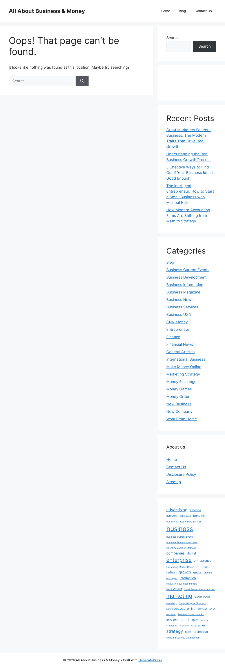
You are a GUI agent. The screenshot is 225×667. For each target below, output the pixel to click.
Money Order (177, 396)
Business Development (186, 277)
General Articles (180, 352)
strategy (174, 631)
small (184, 619)
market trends (202, 596)
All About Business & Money (47, 11)
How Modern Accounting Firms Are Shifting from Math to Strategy (188, 215)
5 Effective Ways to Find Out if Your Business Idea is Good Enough (190, 173)
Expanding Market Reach (180, 567)
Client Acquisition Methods (181, 548)
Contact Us (203, 11)
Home (165, 11)
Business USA (178, 314)
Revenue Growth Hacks (191, 614)
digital (191, 553)
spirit (194, 620)
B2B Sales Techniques (178, 516)
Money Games (179, 389)
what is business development (183, 637)
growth (185, 572)
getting (171, 572)
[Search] (82, 81)
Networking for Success (192, 603)
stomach (184, 625)
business (179, 529)
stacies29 (171, 625)
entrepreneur (203, 560)
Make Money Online (183, 367)
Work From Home (181, 419)
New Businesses (175, 609)
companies (175, 553)
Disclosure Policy (181, 474)
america (195, 510)
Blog (182, 11)
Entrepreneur (177, 329)
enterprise (179, 560)
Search (172, 38)
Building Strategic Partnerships (183, 521)
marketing (179, 595)
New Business (178, 404)
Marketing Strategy (183, 374)
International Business (185, 359)
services (172, 620)
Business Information (184, 285)
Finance (173, 337)
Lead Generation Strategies (199, 589)
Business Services (182, 307)
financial (203, 566)
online (191, 608)
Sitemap (173, 482)
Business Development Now (182, 542)
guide (197, 572)
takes (188, 632)
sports (204, 620)
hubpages (172, 578)
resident (171, 614)
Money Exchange (181, 381)
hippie (207, 572)
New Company (179, 411)
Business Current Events (187, 270)
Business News (179, 299)
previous (202, 609)
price (212, 609)
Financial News (179, 344)
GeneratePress (150, 660)
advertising (176, 509)
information (188, 578)
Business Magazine (183, 292)
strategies (198, 625)
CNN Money (177, 322)
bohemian (200, 515)
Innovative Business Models (181, 583)
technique (201, 631)
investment (174, 589)
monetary (171, 603)
